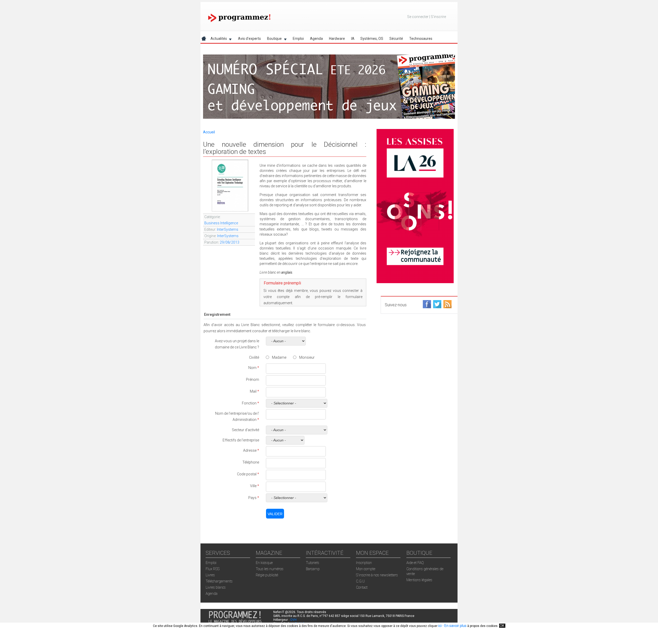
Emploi (298, 38)
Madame (279, 357)
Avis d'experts (249, 38)
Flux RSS (213, 569)
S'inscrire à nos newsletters (377, 575)
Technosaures (420, 38)
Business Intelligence (221, 223)
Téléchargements (219, 581)
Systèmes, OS (371, 38)
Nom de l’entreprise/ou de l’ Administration (237, 416)
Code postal (248, 474)
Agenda (316, 38)
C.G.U (360, 581)
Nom (253, 368)
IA (352, 38)
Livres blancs (216, 587)
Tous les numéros (270, 569)
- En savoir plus (454, 626)
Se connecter (417, 17)
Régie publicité (267, 575)
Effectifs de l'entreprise (241, 440)
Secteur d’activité (245, 430)
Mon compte (365, 569)
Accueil (209, 132)
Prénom (252, 379)
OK (502, 626)
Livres (210, 575)
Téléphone (250, 462)
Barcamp (313, 569)
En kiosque (264, 563)
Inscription (364, 563)
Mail (254, 391)
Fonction (250, 403)
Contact (362, 587)
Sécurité (396, 38)
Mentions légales (419, 580)
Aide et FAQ (415, 563)
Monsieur (307, 357)
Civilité (254, 357)
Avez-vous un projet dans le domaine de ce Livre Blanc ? (237, 344)
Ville (254, 486)
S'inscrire (438, 17)
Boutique (273, 39)
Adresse (251, 450)
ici (440, 626)
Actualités (217, 39)
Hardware (337, 38)
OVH (293, 620)
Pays (253, 498)
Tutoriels (312, 563)
